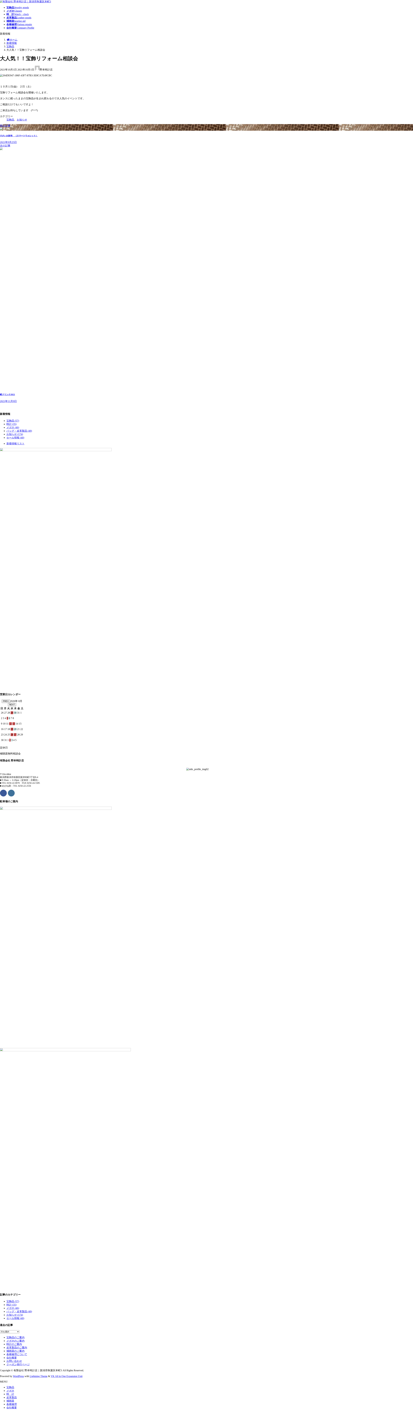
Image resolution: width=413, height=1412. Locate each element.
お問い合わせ (14, 1361)
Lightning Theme (38, 1376)
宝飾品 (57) (12, 420)
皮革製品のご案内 (16, 1347)
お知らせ (22, 119)
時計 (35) (11, 424)
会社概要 (11, 1357)
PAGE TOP (401, 1366)
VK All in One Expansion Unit (66, 1376)
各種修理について (16, 1354)
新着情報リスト (15, 443)
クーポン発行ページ (18, 1364)
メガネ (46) (12, 427)
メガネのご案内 (15, 1340)
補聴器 (10, 1400)
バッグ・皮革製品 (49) (19, 430)
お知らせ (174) (14, 434)
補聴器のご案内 (15, 1351)
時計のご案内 (14, 1344)
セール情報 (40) (15, 437)
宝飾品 (10, 119)
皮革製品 (11, 1397)
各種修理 (11, 1404)
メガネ (10, 1390)
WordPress (18, 1376)
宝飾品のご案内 (15, 1337)
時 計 (10, 1394)
